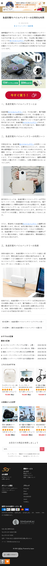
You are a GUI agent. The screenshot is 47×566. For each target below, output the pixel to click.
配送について (27, 473)
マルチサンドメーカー (14, 456)
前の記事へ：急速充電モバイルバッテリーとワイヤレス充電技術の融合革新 (23, 322)
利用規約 (4, 492)
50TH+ (20, 548)
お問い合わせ (6, 479)
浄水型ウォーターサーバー (31, 456)
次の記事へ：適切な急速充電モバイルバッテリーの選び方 (22, 328)
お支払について (28, 475)
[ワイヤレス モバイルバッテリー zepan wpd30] (23, 95)
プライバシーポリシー (8, 490)
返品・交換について (29, 477)
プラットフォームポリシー (9, 488)
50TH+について (6, 477)
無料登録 (26, 471)
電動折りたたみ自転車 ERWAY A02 (29, 454)
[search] (42, 449)
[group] (9, 391)
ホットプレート (12, 454)
